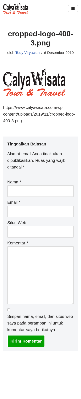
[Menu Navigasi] (73, 8)
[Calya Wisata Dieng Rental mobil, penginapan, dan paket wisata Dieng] (16, 8)
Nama (14, 182)
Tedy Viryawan (27, 53)
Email (13, 202)
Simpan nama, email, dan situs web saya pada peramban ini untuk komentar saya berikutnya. (40, 323)
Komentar (17, 243)
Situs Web (16, 222)
